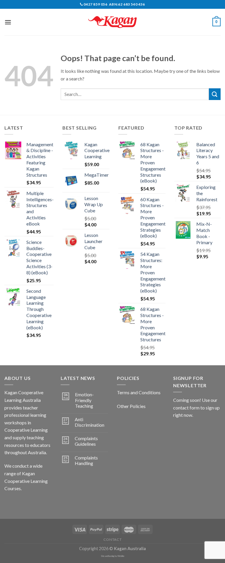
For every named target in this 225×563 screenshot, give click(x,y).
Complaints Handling (86, 460)
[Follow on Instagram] (20, 503)
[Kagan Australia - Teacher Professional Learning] (112, 22)
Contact (112, 539)
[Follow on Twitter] (31, 503)
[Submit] (215, 94)
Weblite (121, 556)
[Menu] (7, 22)
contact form (186, 407)
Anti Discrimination (89, 422)
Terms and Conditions (139, 392)
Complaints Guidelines (86, 441)
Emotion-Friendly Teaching (84, 400)
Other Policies (131, 406)
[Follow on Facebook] (10, 503)
